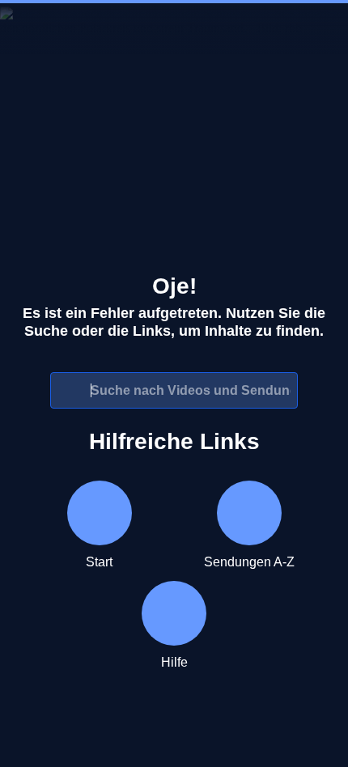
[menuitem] (25, 29)
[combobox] (174, 390)
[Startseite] (174, 29)
